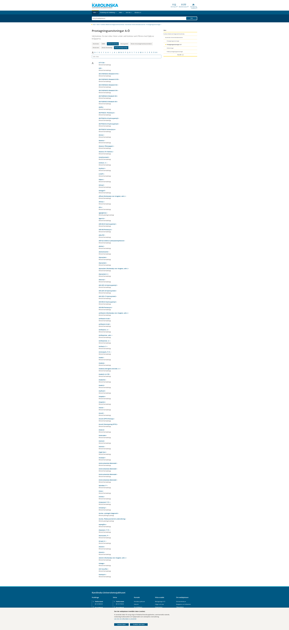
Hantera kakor (121, 624)
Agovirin (101, 218)
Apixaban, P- (103, 485)
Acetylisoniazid (103, 157)
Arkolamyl (102, 508)
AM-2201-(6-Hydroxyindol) (107, 291)
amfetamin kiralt (104, 318)
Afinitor (101, 202)
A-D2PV (101, 174)
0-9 (156, 52)
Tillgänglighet (180, 607)
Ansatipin (102, 458)
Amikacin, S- (103, 346)
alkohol (101, 246)
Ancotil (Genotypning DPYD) (108, 424)
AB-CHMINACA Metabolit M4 (108, 90)
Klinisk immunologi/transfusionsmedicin (141, 44)
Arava (101, 491)
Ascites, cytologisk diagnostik (108, 513)
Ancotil (101, 413)
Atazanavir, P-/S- (104, 530)
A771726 (101, 63)
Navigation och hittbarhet (183, 604)
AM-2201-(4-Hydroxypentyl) (108, 285)
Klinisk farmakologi (113, 44)
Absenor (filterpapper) (106, 146)
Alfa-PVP (101, 235)
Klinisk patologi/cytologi (121, 47)
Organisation (158, 607)
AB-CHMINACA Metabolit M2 (108, 85)
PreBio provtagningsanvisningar (175, 51)
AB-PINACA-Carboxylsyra (107, 129)
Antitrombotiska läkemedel (107, 463)
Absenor (101, 140)
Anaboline (102, 380)
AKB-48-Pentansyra (105, 229)
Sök (191, 18)
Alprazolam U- (103, 274)
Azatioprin (102, 574)
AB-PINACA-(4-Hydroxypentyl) (108, 118)
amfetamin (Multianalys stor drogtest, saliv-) (113, 313)
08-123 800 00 (99, 604)
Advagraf (102, 191)
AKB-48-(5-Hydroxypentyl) (107, 224)
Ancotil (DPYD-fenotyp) (106, 419)
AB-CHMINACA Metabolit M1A (108, 74)
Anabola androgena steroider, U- (109, 369)
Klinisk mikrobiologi (107, 47)
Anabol (101, 357)
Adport (101, 179)
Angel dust (102, 452)
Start (94, 24)
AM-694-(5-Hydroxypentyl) (107, 302)
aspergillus (102, 524)
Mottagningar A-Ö (160, 601)
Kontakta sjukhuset (139, 601)
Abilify (101, 107)
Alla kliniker (96, 44)
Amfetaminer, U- (104, 341)
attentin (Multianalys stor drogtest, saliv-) (112, 558)
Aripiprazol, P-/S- (104, 502)
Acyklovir (102, 168)
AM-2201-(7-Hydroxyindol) (107, 296)
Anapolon (102, 402)
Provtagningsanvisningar (153, 24)
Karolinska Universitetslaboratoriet (135, 24)
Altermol (101, 280)
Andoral (101, 430)
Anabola (101, 363)
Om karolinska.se (181, 601)
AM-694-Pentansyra (105, 307)
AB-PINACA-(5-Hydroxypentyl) (108, 124)
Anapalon (102, 396)
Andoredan (102, 435)
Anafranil (102, 391)
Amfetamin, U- (103, 330)
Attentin (101, 547)
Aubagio (101, 563)
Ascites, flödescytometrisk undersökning (112, 519)
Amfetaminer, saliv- (105, 335)
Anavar (101, 407)
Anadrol (101, 385)
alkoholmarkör (103, 252)
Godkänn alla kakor (139, 624)
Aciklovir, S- (102, 163)
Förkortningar (170, 48)
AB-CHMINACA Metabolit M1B (108, 79)
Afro (100, 207)
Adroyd (101, 185)
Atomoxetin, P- (103, 535)
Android (101, 441)
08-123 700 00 (120, 604)
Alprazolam (102, 257)
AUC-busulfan (103, 569)
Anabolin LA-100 (104, 374)
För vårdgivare (138, 607)
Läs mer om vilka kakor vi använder (125, 619)
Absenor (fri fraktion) (106, 152)
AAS (100, 68)
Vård (98, 24)
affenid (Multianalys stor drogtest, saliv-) (112, 196)
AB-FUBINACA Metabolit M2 (108, 96)
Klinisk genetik (124, 44)
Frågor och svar (159, 604)
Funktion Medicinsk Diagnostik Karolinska (112, 24)
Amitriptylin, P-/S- (104, 352)
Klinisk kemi (96, 47)
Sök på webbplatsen (99, 18)
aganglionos (102, 213)
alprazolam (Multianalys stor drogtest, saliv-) (113, 268)
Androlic (101, 446)
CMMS (103, 44)
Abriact (101, 135)
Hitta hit (136, 604)
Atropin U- (102, 541)
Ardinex (101, 497)
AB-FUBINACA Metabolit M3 (108, 101)
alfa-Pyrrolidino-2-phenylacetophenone (111, 241)
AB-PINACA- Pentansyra (106, 113)
